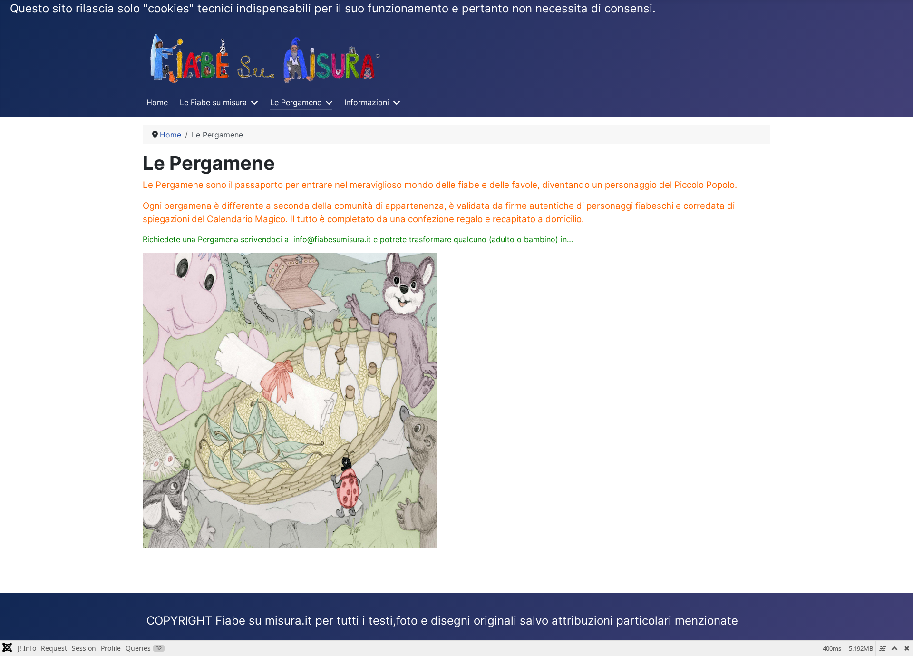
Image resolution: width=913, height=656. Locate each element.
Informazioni (366, 102)
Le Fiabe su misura (213, 102)
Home (157, 102)
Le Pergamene (295, 102)
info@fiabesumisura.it (332, 239)
